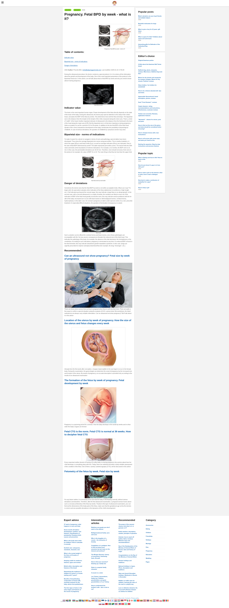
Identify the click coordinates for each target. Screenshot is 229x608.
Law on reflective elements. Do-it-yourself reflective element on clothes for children (128, 589)
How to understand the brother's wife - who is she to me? (100, 587)
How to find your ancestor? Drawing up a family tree (99, 562)
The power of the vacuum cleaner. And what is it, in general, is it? (126, 526)
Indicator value (69, 57)
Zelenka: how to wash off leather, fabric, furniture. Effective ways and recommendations (126, 539)
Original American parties (146, 60)
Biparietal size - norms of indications (75, 61)
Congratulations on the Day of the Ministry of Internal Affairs (128, 556)
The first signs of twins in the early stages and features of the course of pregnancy (73, 589)
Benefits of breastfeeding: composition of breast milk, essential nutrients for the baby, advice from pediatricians (73, 581)
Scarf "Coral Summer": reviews (147, 102)
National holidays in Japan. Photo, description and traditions (127, 567)
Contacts (127, 598)
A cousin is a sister (97, 573)
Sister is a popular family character (98, 568)
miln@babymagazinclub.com (92, 70)
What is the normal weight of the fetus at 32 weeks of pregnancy (72, 555)
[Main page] (114, 3)
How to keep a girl (143, 187)
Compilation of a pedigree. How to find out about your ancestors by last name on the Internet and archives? (100, 548)
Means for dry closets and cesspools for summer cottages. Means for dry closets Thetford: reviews (149, 79)
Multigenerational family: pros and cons (100, 533)
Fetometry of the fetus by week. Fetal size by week (91, 471)
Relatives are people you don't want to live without (100, 528)
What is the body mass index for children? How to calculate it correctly (73, 542)
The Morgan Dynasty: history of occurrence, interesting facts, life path (100, 556)
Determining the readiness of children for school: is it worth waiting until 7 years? (73, 573)
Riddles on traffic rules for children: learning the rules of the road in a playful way (128, 582)
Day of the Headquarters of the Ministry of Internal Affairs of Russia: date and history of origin (128, 548)
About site (121, 598)
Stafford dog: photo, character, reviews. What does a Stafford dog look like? (150, 71)
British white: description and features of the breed (73, 567)
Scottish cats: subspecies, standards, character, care (72, 548)
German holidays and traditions (125, 561)
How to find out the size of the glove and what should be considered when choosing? (149, 127)
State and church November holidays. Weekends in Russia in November (128, 575)
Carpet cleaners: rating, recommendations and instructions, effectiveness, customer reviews (149, 107)
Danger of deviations (71, 65)
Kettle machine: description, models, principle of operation (128, 532)
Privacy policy (135, 598)
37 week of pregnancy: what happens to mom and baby (72, 525)
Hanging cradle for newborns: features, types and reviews (73, 561)
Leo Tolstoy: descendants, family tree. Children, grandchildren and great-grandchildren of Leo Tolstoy (100, 579)
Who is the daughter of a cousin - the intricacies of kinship (99, 540)
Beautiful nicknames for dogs (147, 23)
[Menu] (2, 2)
